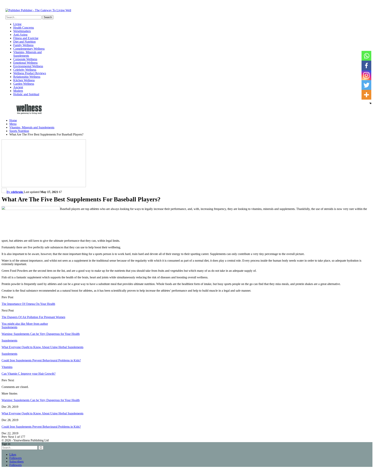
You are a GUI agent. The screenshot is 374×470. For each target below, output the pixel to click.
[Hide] (370, 103)
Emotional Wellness (25, 62)
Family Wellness (23, 45)
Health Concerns (23, 27)
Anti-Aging (20, 34)
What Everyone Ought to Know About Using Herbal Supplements (42, 413)
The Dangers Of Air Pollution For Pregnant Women (33, 317)
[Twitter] (366, 85)
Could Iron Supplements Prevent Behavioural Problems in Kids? (41, 426)
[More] (366, 95)
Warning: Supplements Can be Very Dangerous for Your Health (41, 400)
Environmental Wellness (28, 66)
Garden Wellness (23, 83)
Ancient (18, 87)
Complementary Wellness (29, 48)
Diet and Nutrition (24, 41)
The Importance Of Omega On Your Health (28, 303)
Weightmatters (22, 31)
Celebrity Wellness (24, 69)
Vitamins (7, 367)
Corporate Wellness (25, 59)
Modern (18, 90)
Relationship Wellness (26, 76)
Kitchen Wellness (24, 80)
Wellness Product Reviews (29, 73)
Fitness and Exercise (25, 38)
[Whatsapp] (366, 56)
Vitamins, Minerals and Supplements (27, 53)
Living (17, 24)
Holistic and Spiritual (26, 94)
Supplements (9, 327)
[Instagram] (366, 75)
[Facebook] (366, 65)
